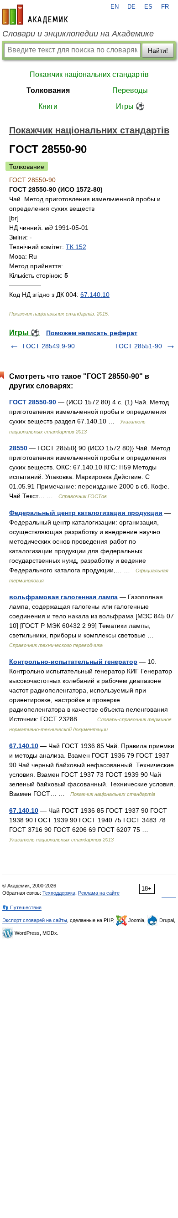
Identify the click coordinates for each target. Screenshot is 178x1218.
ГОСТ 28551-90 (138, 346)
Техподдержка (58, 893)
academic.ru (35, 15)
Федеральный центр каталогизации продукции (85, 512)
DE (131, 7)
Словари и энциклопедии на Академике (78, 33)
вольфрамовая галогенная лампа (63, 597)
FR (165, 7)
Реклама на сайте (99, 893)
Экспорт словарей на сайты (34, 920)
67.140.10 (95, 294)
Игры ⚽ (130, 106)
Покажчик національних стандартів (89, 74)
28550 (18, 448)
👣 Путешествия (22, 907)
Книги (48, 106)
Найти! (158, 50)
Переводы (130, 90)
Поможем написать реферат (91, 332)
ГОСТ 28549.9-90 (49, 346)
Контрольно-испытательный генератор (73, 661)
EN (114, 7)
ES (148, 7)
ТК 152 (76, 246)
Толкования (48, 90)
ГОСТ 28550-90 (32, 402)
